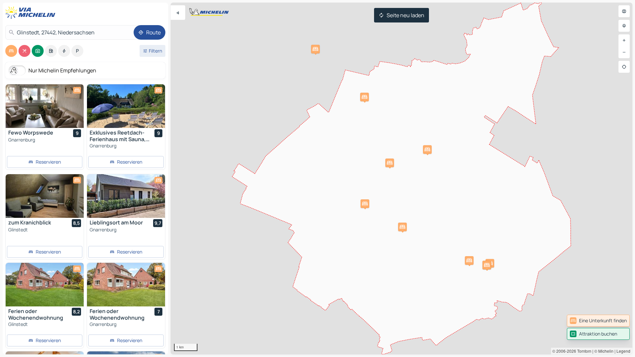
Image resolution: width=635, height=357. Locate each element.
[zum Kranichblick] (45, 196)
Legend (623, 351)
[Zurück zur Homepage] (31, 12)
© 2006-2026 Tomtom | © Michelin (583, 351)
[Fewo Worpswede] (45, 106)
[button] (427, 149)
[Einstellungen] (624, 26)
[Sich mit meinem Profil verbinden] (624, 11)
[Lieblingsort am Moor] (126, 196)
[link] (598, 321)
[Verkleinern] (624, 52)
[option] (11, 51)
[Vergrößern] (624, 40)
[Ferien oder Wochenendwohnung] (45, 284)
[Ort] (624, 67)
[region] (401, 178)
